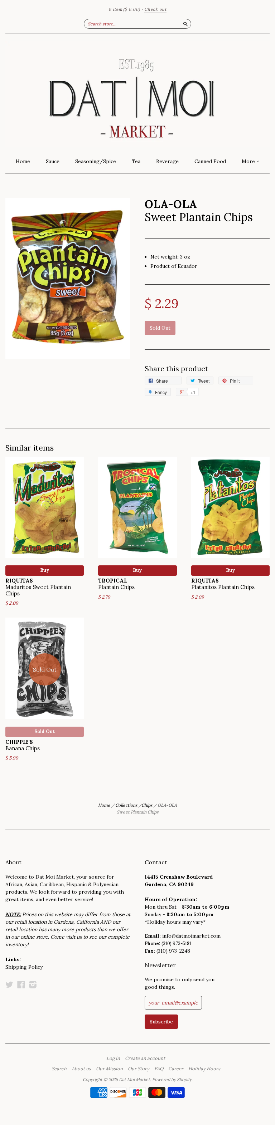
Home (23, 161)
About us (81, 1068)
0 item (124, 9)
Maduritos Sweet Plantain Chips (38, 587)
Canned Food (210, 161)
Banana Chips (22, 745)
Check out (155, 9)
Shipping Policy (24, 967)
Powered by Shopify (172, 1079)
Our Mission (109, 1068)
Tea (136, 161)
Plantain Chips (116, 583)
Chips (147, 805)
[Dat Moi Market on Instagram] (33, 984)
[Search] (185, 23)
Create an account (145, 1058)
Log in (113, 1058)
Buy (44, 570)
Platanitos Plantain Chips (223, 583)
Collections (126, 805)
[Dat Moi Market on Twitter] (9, 984)
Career (175, 1068)
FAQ (158, 1068)
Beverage (167, 161)
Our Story (138, 1068)
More (249, 161)
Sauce (52, 161)
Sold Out (44, 731)
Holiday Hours (204, 1068)
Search (59, 1068)
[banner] (137, 94)
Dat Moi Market (134, 1079)
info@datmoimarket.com (191, 936)
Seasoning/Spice (95, 161)
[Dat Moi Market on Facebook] (21, 984)
